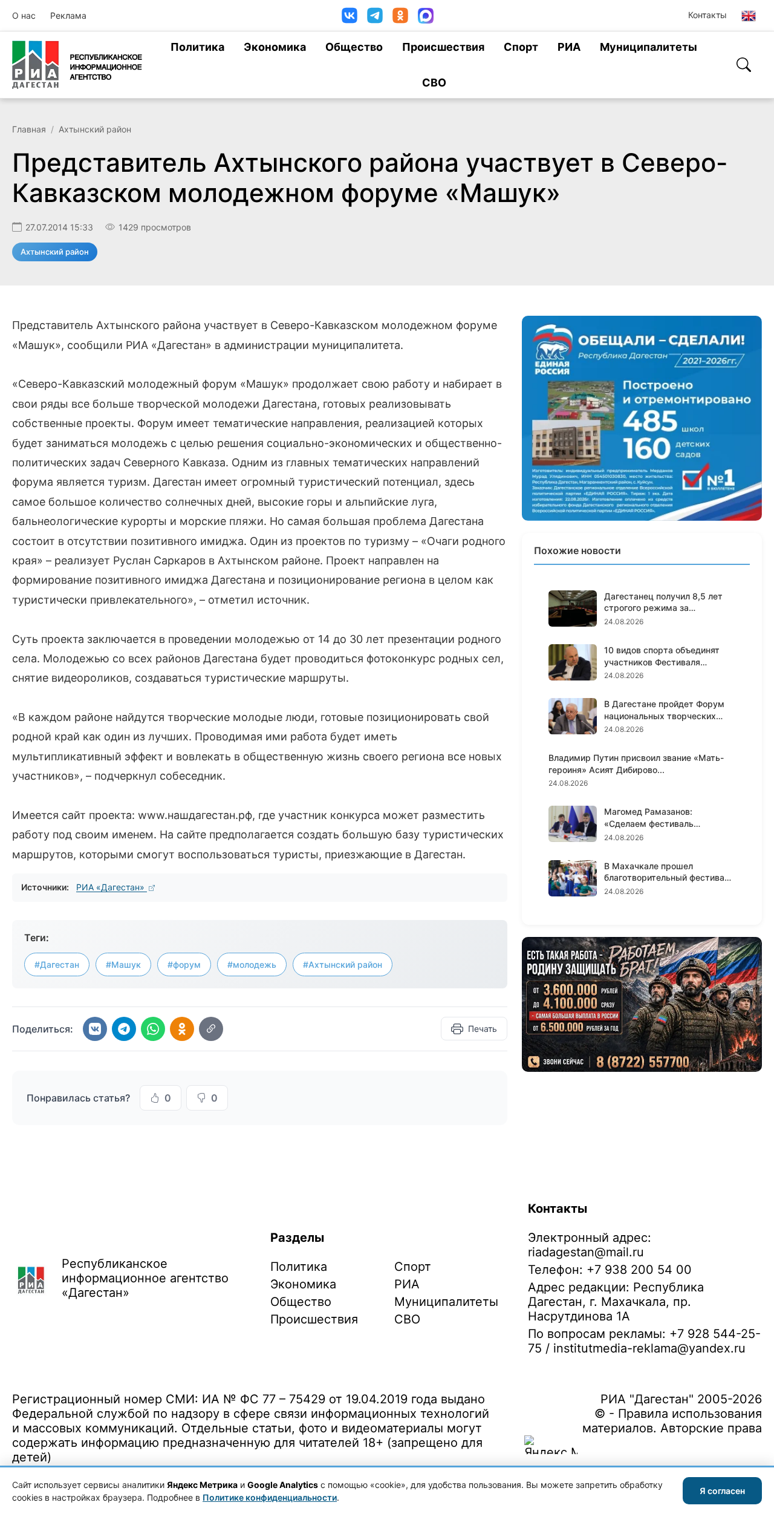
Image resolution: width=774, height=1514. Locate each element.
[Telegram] (375, 15)
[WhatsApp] (153, 1029)
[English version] (748, 15)
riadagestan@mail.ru (586, 1252)
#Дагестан (56, 964)
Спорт (521, 47)
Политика (197, 47)
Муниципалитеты (648, 47)
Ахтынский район (95, 129)
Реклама (68, 15)
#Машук (123, 964)
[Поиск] (744, 65)
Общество (354, 47)
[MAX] (425, 15)
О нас (24, 15)
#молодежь (251, 964)
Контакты (707, 15)
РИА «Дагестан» (111, 887)
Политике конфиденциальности (270, 1497)
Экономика (275, 47)
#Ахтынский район (342, 964)
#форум (184, 964)
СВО (434, 82)
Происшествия (443, 47)
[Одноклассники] (400, 15)
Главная (29, 129)
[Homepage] (77, 65)
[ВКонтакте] (349, 15)
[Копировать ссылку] (211, 1029)
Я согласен (722, 1491)
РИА (569, 47)
